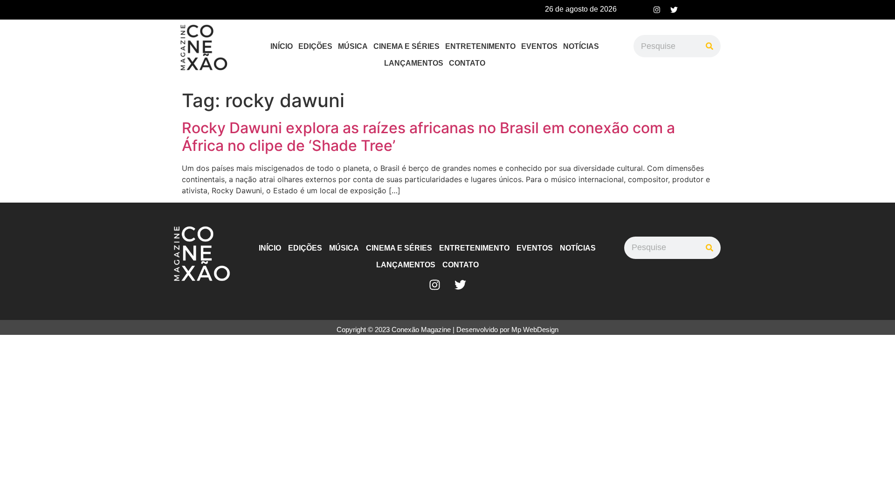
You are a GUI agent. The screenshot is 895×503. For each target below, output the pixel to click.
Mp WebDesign (534, 329)
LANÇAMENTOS (413, 63)
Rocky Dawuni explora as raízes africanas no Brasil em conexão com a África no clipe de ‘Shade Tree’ (428, 137)
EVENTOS (539, 46)
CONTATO (467, 63)
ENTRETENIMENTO (480, 46)
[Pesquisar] (709, 46)
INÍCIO (281, 46)
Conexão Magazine (421, 329)
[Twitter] (674, 9)
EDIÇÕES (315, 46)
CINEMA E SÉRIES (406, 46)
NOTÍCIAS (581, 46)
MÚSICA (353, 46)
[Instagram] (656, 9)
